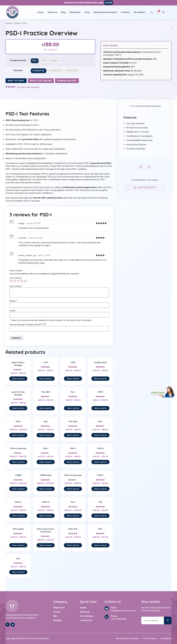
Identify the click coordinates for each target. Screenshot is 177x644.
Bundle (54, 60)
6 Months (55, 70)
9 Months (71, 70)
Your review (16, 286)
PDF (34, 60)
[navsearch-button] (152, 12)
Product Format (18, 60)
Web (43, 60)
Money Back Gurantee (105, 12)
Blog (63, 12)
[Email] (107, 608)
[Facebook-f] (8, 624)
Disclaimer (75, 12)
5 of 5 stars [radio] (25, 280)
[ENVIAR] (167, 621)
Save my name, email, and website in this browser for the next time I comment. (52, 320)
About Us (52, 12)
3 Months (38, 70)
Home (40, 12)
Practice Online (41, 80)
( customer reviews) (28, 87)
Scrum (17, 23)
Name (13, 301)
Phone (114, 616)
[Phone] (107, 617)
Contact (125, 12)
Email (12, 311)
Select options (18, 378)
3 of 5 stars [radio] (18, 280)
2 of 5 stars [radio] (14, 280)
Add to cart (16, 80)
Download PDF (67, 80)
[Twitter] (13, 624)
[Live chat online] (162, 392)
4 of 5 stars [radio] (21, 280)
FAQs (87, 12)
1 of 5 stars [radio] (11, 280)
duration (18, 70)
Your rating (15, 278)
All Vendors (139, 12)
